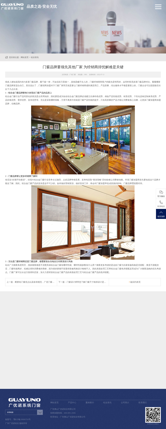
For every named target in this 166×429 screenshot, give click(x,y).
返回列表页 (135, 282)
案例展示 (90, 402)
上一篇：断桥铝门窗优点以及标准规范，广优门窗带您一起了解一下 (38, 282)
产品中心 (72, 402)
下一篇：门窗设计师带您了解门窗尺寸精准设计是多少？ (84, 282)
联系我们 (143, 402)
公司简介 (125, 402)
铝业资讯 (35, 57)
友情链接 (10, 412)
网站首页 (25, 57)
